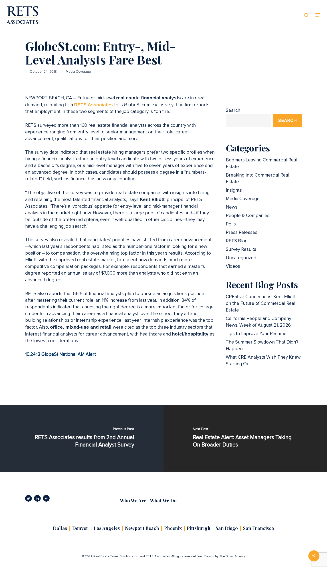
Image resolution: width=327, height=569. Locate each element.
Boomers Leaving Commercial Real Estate (261, 163)
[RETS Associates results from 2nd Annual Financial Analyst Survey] (82, 438)
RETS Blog (237, 241)
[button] (318, 15)
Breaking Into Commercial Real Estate (257, 178)
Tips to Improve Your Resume (256, 333)
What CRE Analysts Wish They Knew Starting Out (263, 360)
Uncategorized (241, 257)
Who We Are (133, 500)
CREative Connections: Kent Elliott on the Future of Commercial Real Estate (261, 303)
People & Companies (247, 215)
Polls (231, 224)
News (231, 207)
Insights (234, 190)
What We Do (163, 500)
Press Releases (241, 232)
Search (233, 110)
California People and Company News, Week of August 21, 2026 (258, 322)
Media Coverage (78, 71)
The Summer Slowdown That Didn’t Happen (262, 345)
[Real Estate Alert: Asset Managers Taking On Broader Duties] (245, 438)
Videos (233, 266)
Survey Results (241, 249)
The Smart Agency (232, 556)
